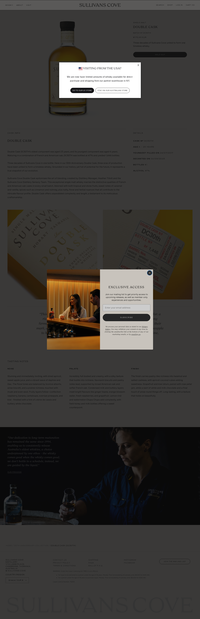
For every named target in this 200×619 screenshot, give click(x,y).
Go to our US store (82, 90)
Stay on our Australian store (112, 90)
